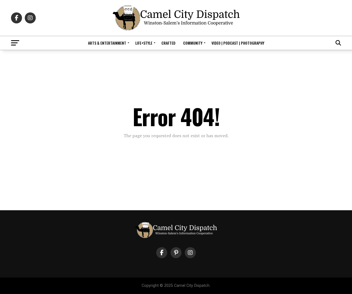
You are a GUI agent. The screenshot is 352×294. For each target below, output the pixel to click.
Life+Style (143, 43)
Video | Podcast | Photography (237, 43)
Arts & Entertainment (107, 43)
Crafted (168, 43)
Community (192, 43)
